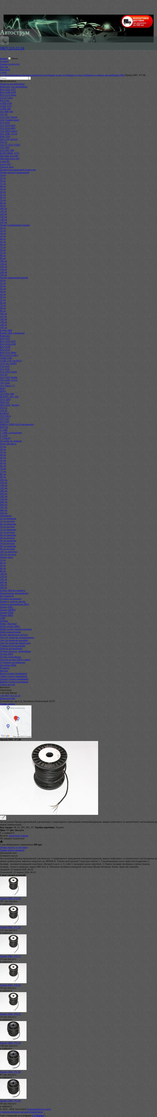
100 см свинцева (8, 551)
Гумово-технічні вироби (12, 645)
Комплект (5, 335)
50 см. (3, 457)
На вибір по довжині (11, 441)
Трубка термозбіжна (10, 657)
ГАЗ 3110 (5, 369)
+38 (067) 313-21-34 (10, 695)
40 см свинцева (8, 535)
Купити (4, 835)
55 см (3, 194)
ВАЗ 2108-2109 (8, 92)
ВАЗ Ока (4, 100)
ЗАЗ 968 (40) (6, 111)
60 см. (3, 463)
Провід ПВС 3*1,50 (10, 1072)
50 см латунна (7, 543)
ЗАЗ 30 (3, 114)
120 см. (4, 482)
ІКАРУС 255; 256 (9, 396)
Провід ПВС (6, 607)
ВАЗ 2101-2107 (8, 89)
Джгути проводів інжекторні (15, 643)
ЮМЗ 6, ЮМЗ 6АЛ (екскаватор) (17, 424)
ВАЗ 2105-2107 (8, 341)
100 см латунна (8, 554)
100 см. (4, 479)
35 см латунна (7, 532)
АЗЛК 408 (5, 108)
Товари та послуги (9, 64)
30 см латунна (7, 526)
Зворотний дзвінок (18, 835)
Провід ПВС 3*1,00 (10, 1100)
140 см (3, 219)
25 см (3, 178)
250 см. (4, 499)
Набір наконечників (10, 632)
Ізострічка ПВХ (8, 665)
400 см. (4, 510)
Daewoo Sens (6, 167)
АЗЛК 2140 (6, 103)
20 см (3, 175)
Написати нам (7, 698)
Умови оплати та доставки (14, 847)
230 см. (4, 496)
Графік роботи (7, 704)
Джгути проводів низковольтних (17, 637)
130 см (3, 216)
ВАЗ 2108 (5, 347)
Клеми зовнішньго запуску (14, 634)
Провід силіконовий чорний (15, 225)
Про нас (4, 67)
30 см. (3, 449)
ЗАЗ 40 (3, 374)
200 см (3, 582)
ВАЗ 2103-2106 (8, 344)
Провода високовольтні (12, 84)
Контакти (5, 69)
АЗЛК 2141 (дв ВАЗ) (11, 360)
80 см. (3, 474)
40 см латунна (7, 538)
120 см (3, 214)
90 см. (3, 477)
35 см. (3, 452)
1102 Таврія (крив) (9, 120)
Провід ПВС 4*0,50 (10, 985)
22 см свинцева (8, 518)
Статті (3, 72)
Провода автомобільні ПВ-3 (14, 604)
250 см (3, 585)
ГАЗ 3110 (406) (7, 128)
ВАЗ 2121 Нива (8, 95)
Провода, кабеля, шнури (12, 601)
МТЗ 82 (4, 427)
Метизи (4, 670)
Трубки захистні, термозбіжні (15, 651)
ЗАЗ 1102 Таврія (8, 117)
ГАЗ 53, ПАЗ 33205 (10, 144)
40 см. (3, 454)
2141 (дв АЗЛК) (8, 363)
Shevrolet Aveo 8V (9, 156)
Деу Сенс (5, 383)
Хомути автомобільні (11, 648)
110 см (3, 211)
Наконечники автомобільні (14, 593)
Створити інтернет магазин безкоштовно (21, 1112)
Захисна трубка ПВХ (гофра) (15, 659)
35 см (3, 183)
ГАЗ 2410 (5, 122)
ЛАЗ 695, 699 (7, 150)
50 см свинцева (8, 540)
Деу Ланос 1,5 (7, 385)
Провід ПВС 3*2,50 (10, 1043)
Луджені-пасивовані (10, 598)
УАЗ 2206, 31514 (8, 133)
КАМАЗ (4, 413)
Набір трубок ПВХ (10, 626)
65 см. (3, 466)
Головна (4, 61)
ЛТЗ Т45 (4, 418)
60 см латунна (7, 549)
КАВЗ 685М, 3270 (9, 153)
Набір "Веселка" (8, 623)
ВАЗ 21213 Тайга (9, 355)
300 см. (4, 504)
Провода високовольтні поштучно (18, 169)
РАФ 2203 (5, 136)
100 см (3, 208)
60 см (3, 197)
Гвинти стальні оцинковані (14, 679)
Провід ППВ (6, 612)
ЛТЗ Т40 (4, 421)
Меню (14, 58)
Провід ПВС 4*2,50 (10, 898)
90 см (3, 205)
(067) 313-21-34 (12, 48)
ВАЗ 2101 (5, 338)
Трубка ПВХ (6, 654)
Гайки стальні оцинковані (13, 676)
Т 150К (4, 430)
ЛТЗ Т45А (5, 416)
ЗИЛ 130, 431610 (9, 139)
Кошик (4, 58)
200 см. (4, 493)
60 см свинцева (8, 546)
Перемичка (6, 515)
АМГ (2, 618)
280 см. (4, 502)
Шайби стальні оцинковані (14, 681)
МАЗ (2, 388)
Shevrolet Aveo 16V (10, 158)
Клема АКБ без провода (12, 590)
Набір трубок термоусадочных (16, 629)
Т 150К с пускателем (11, 432)
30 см (3, 180)
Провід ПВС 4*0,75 (10, 956)
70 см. (3, 468)
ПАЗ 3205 (5, 399)
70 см (3, 200)
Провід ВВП (6, 615)
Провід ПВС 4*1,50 (10, 927)
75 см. (3, 471)
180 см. (4, 490)
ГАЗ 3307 (5, 147)
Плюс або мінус (8, 443)
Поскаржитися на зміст (39, 1109)
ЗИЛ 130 (4, 402)
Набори (4, 621)
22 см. (3, 446)
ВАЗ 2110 (5, 349)
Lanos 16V (5, 164)
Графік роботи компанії (12, 850)
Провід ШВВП (8, 609)
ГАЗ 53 (3, 410)
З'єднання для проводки (12, 662)
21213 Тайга (6, 97)
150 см (3, 222)
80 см (3, 203)
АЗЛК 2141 (6, 106)
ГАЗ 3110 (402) (7, 125)
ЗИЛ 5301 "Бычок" (10, 405)
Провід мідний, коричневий (14, 172)
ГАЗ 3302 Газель (8, 131)
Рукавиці (5, 668)
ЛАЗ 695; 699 (7, 394)
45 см (3, 189)
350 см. (4, 507)
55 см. (3, 460)
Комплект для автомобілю (13, 86)
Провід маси (6, 557)
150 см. (4, 488)
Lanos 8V (5, 161)
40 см (3, 186)
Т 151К (4, 435)
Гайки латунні (7, 684)
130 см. (4, 485)
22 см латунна (7, 521)
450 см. (4, 513)
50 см (3, 192)
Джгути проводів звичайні (14, 640)
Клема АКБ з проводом (12, 333)
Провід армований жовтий (14, 277)
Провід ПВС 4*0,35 (10, 1014)
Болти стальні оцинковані (13, 673)
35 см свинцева (8, 529)
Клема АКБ (6, 330)
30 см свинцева (8, 524)
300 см (3, 587)
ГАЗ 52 (3, 142)
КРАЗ (3, 391)
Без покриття (7, 596)
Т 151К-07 (5, 438)
